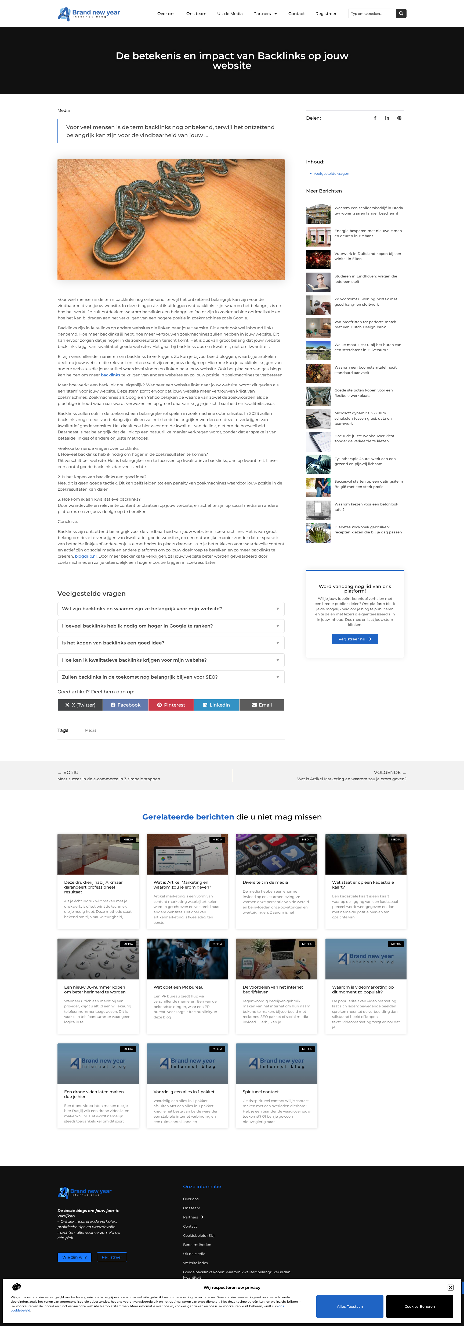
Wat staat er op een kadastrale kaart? (363, 885)
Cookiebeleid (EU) (199, 1235)
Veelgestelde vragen (331, 173)
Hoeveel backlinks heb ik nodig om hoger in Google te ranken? (171, 626)
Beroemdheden (197, 1244)
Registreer (326, 13)
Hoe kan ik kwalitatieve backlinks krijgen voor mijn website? (171, 660)
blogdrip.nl (86, 556)
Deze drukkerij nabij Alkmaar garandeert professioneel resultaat (93, 887)
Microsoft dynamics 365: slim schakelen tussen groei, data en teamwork (363, 418)
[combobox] (372, 13)
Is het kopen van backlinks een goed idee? (171, 643)
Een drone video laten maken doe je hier (94, 1094)
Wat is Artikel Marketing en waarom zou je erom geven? (182, 885)
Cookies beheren (420, 1306)
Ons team (196, 13)
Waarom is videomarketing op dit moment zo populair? (363, 989)
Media (63, 110)
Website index (195, 1263)
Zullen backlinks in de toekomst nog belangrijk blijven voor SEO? (171, 677)
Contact (296, 13)
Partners (262, 13)
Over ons (166, 13)
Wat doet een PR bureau (179, 987)
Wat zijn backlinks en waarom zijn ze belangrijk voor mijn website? (171, 608)
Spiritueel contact (261, 1091)
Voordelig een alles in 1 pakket (184, 1091)
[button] (450, 1287)
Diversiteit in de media (265, 882)
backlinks (110, 374)
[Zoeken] (401, 13)
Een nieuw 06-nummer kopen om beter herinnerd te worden (95, 989)
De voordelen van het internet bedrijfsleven (273, 989)
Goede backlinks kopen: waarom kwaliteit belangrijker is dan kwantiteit (237, 1274)
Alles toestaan (350, 1306)
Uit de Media (230, 13)
